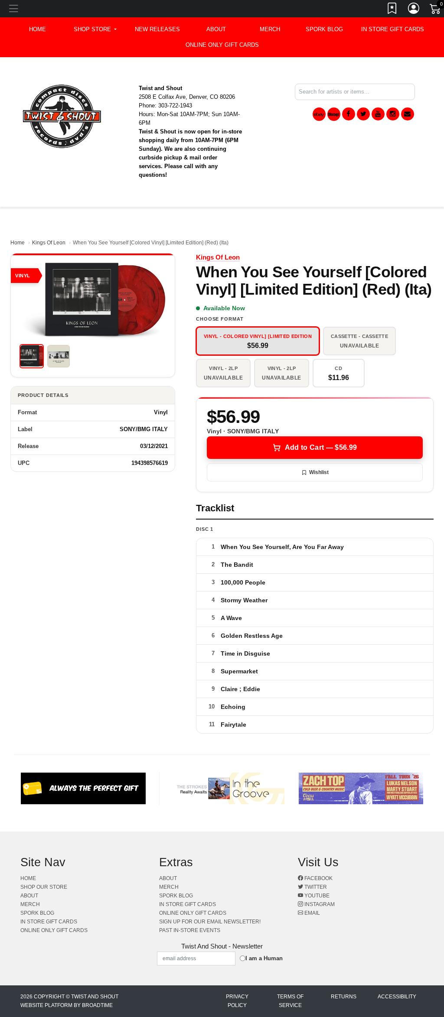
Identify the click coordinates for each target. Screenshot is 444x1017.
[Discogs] (333, 114)
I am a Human (264, 958)
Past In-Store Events (189, 930)
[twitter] (363, 114)
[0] (436, 10)
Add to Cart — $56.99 (321, 447)
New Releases (157, 29)
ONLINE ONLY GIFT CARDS (222, 45)
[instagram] (392, 114)
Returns (343, 997)
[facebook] (348, 114)
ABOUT (216, 29)
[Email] (407, 114)
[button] (95, 29)
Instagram (319, 904)
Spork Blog (324, 29)
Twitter (315, 887)
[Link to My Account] (414, 9)
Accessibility (397, 997)
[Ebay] (319, 114)
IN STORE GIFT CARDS (392, 29)
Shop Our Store (43, 887)
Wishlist (319, 472)
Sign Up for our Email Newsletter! (210, 922)
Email (311, 913)
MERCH (270, 29)
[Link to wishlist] (392, 9)
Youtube (316, 896)
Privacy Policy (237, 1001)
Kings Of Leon (48, 243)
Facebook (318, 878)
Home (17, 243)
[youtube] (378, 114)
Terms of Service (290, 1001)
